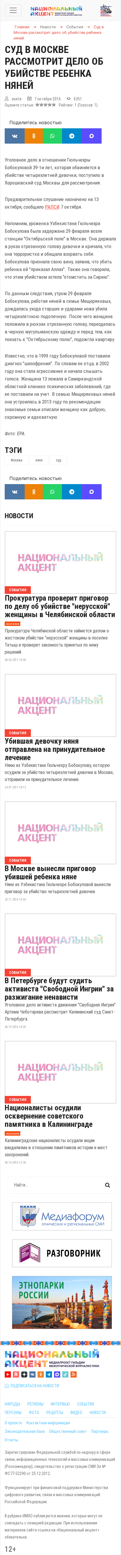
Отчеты (11, 1440)
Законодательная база (25, 1431)
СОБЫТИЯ (85, 1404)
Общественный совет (68, 1431)
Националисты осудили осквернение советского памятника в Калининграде (49, 1116)
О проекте (13, 1423)
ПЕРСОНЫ (13, 1412)
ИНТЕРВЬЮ (60, 1404)
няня (39, 460)
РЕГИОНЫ (35, 1404)
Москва (16, 460)
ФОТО (34, 1412)
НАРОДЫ (12, 1404)
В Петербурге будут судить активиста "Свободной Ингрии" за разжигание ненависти (59, 988)
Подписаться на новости (34, 1385)
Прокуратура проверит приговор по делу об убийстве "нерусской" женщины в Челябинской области (60, 606)
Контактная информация (48, 1423)
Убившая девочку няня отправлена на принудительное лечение (55, 749)
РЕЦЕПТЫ (54, 1412)
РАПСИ (52, 207)
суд (58, 460)
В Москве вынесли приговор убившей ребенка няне (50, 872)
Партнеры (99, 1431)
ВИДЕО (76, 1412)
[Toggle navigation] (13, 10)
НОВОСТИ (98, 1412)
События (17, 590)
